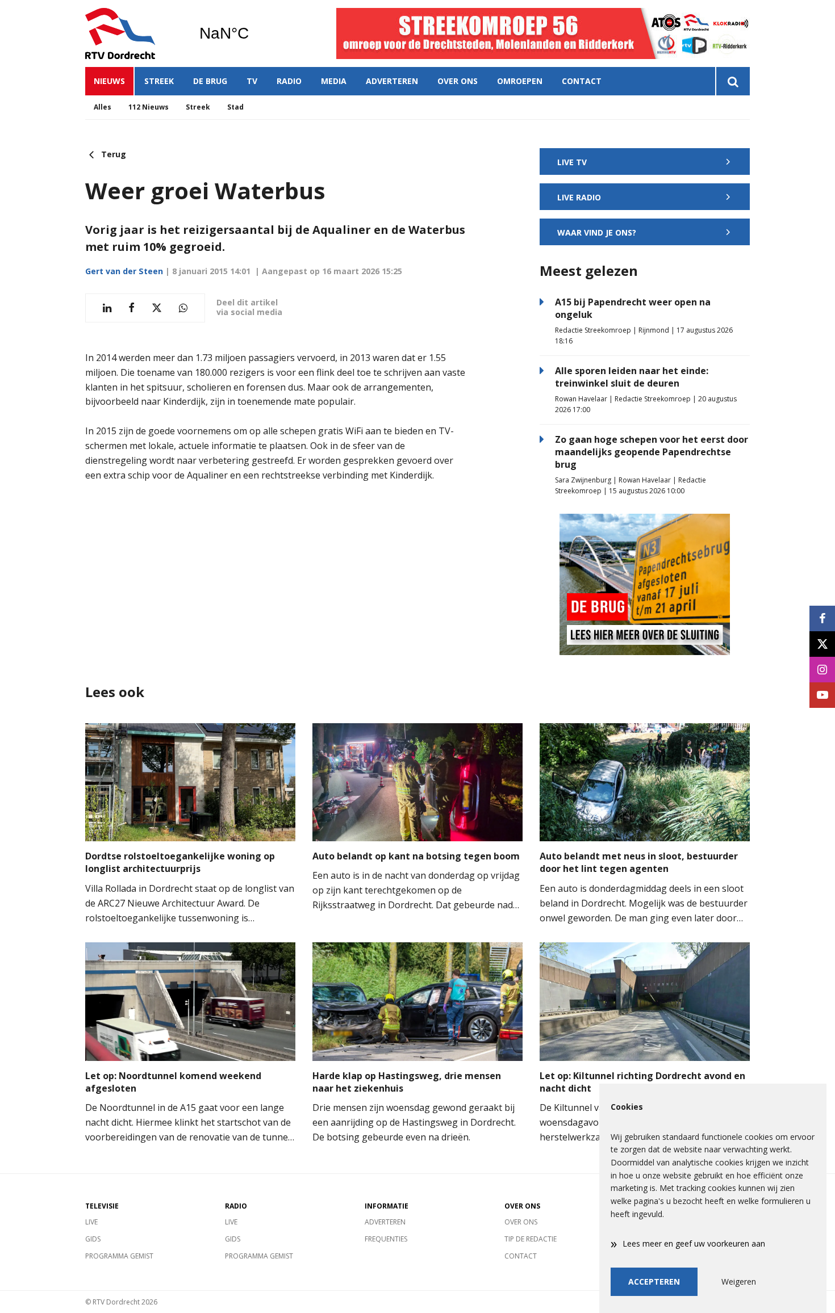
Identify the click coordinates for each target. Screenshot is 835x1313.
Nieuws (109, 80)
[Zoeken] (732, 81)
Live (91, 1222)
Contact (582, 80)
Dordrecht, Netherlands (253, 33)
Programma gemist (119, 1256)
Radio (289, 80)
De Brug (210, 80)
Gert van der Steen (124, 271)
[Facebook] (822, 618)
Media (333, 80)
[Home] (133, 33)
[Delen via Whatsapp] (183, 308)
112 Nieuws (148, 107)
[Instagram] (822, 669)
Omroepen (519, 80)
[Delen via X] (156, 308)
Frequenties (386, 1239)
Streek (159, 80)
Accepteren (654, 1281)
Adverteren (392, 80)
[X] (822, 644)
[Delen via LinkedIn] (107, 308)
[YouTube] (822, 695)
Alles (102, 107)
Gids (93, 1239)
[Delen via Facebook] (131, 308)
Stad (235, 107)
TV (252, 80)
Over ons (457, 80)
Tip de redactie (530, 1239)
